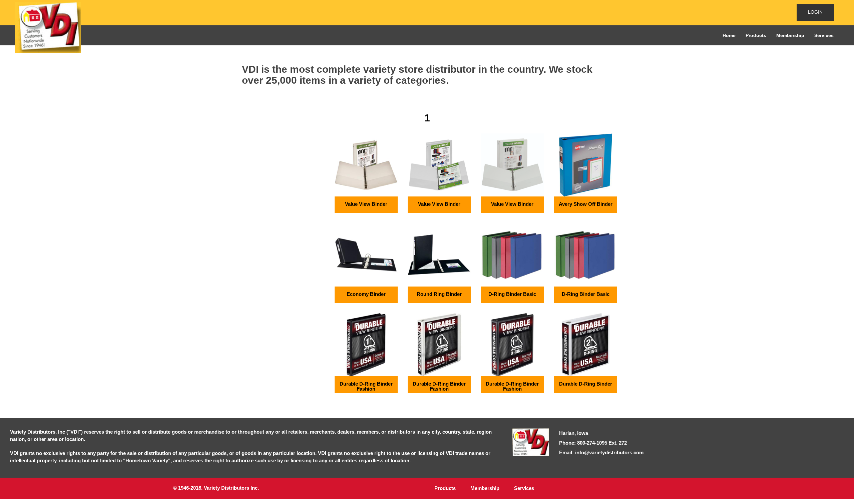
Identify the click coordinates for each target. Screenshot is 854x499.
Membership (790, 35)
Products (756, 35)
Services (824, 35)
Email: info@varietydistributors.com (601, 452)
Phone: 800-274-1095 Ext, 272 (593, 443)
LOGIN (815, 12)
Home (729, 35)
